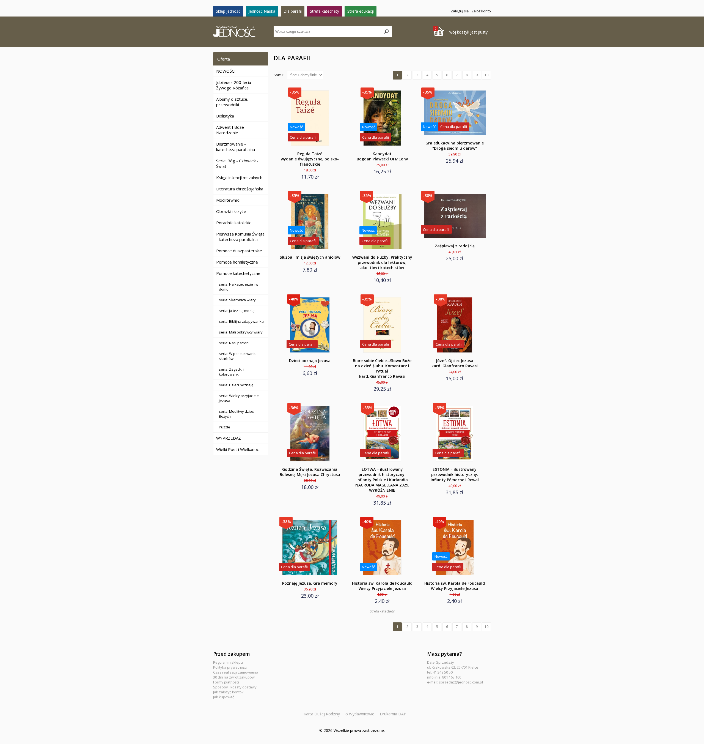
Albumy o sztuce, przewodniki (232, 101)
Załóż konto (481, 11)
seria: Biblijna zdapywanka (241, 321)
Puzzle (224, 427)
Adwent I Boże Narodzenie (230, 129)
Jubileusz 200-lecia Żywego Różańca (233, 85)
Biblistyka (225, 116)
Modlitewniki (228, 200)
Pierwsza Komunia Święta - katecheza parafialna (240, 236)
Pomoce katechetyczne (238, 273)
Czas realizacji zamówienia (235, 672)
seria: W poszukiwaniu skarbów (238, 356)
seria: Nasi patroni (234, 342)
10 (486, 75)
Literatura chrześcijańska (239, 189)
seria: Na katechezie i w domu (238, 287)
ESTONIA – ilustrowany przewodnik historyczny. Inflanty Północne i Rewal (455, 474)
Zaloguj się (460, 11)
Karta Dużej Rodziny (322, 713)
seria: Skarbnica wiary (237, 299)
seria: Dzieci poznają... (237, 384)
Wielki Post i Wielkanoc (237, 449)
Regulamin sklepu (228, 662)
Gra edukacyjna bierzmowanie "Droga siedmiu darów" (454, 145)
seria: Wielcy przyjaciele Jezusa (239, 398)
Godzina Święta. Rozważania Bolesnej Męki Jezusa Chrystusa (310, 472)
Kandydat (382, 156)
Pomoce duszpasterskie (239, 250)
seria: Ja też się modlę (236, 310)
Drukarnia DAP (393, 713)
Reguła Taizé (310, 159)
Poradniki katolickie (234, 222)
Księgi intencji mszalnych (239, 177)
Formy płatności (226, 682)
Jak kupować (223, 696)
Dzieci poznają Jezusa (310, 360)
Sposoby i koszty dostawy (235, 687)
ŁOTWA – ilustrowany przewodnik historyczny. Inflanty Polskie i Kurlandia (382, 480)
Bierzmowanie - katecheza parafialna (235, 146)
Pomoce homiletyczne (237, 262)
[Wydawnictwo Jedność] (243, 32)
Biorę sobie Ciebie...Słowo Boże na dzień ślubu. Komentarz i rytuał (382, 368)
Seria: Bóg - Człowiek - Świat (237, 163)
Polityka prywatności (230, 667)
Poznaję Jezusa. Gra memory (309, 583)
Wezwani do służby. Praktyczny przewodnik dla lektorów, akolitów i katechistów (382, 262)
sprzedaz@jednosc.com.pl (461, 682)
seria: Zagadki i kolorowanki (231, 372)
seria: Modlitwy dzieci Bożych (236, 414)
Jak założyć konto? (228, 692)
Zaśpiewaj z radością (455, 245)
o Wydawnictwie (359, 713)
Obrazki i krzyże (231, 211)
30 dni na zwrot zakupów (234, 677)
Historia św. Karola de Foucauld (382, 586)
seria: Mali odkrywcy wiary (241, 332)
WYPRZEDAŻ (228, 438)
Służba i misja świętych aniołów (310, 257)
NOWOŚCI (226, 71)
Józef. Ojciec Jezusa (454, 363)
